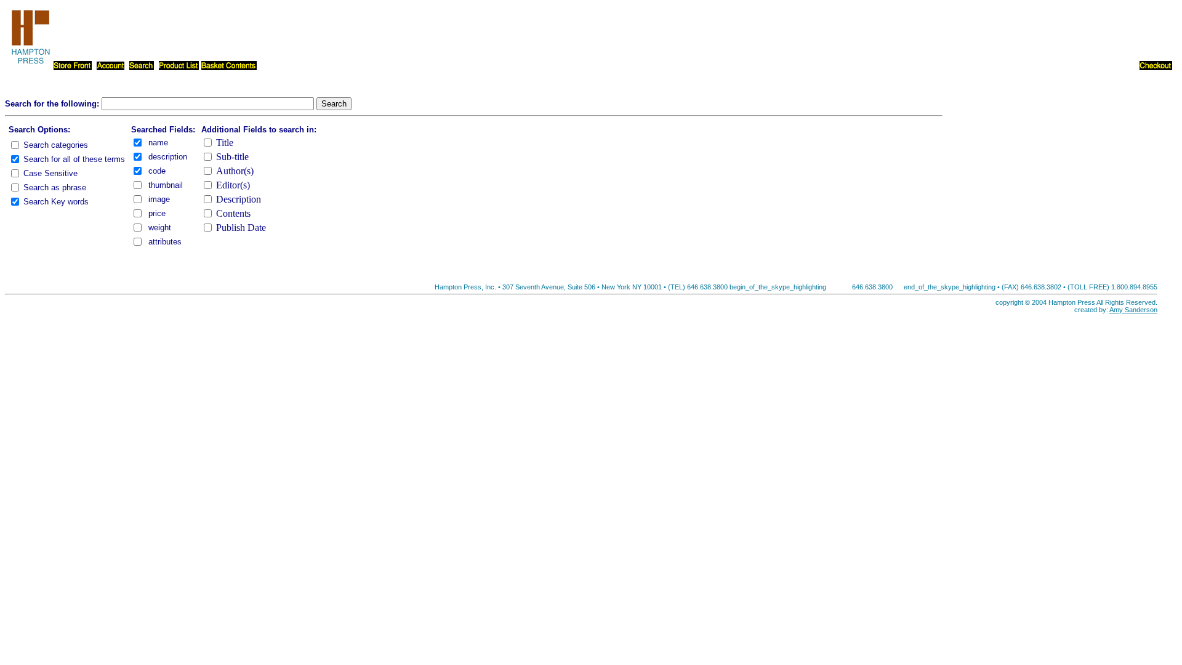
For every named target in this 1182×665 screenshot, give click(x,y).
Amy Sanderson (1133, 309)
